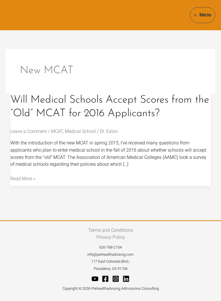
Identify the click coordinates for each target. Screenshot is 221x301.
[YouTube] (95, 278)
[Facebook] (105, 278)
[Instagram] (115, 278)
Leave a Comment (28, 131)
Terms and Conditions (110, 230)
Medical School (80, 131)
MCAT (57, 131)
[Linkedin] (126, 278)
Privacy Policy (110, 237)
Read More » (22, 178)
